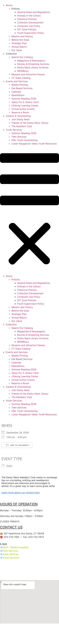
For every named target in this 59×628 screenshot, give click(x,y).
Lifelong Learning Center (24, 105)
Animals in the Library (29, 15)
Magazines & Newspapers (31, 60)
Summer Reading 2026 (23, 98)
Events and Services (17, 81)
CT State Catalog (20, 77)
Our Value (16, 50)
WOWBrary (23, 70)
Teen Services (18, 136)
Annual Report (19, 46)
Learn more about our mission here (20, 492)
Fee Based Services (21, 88)
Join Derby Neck (20, 119)
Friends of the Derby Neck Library (29, 122)
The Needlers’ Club (21, 126)
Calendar (16, 91)
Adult (9, 465)
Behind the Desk (20, 39)
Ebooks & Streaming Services (33, 64)
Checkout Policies (27, 19)
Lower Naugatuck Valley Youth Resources (34, 143)
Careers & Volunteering (18, 115)
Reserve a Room (20, 112)
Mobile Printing (19, 84)
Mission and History (22, 36)
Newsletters (17, 95)
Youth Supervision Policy (30, 32)
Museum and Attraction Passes (28, 74)
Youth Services (14, 129)
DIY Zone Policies (26, 29)
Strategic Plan (19, 43)
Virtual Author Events (23, 109)
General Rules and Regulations (33, 12)
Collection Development (30, 22)
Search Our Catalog (22, 57)
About (9, 5)
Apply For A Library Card (25, 102)
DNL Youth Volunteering (24, 140)
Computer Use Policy (28, 26)
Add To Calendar (19, 445)
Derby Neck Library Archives (32, 67)
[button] (29, 209)
